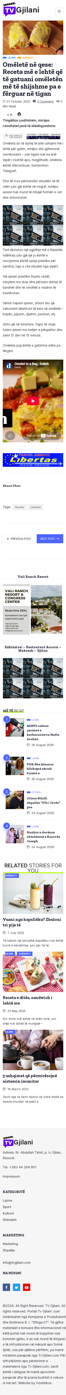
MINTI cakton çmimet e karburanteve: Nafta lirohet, (43, 732)
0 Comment (45, 101)
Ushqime (35, 507)
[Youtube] (26, 1287)
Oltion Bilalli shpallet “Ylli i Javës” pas (43, 802)
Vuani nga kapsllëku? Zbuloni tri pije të (32, 922)
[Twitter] (16, 1287)
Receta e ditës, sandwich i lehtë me (27, 1000)
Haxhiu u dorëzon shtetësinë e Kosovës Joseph (43, 836)
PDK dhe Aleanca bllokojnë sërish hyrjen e (40, 768)
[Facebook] (6, 1287)
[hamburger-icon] (59, 11)
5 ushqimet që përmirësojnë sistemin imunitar (30, 1078)
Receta (19, 507)
